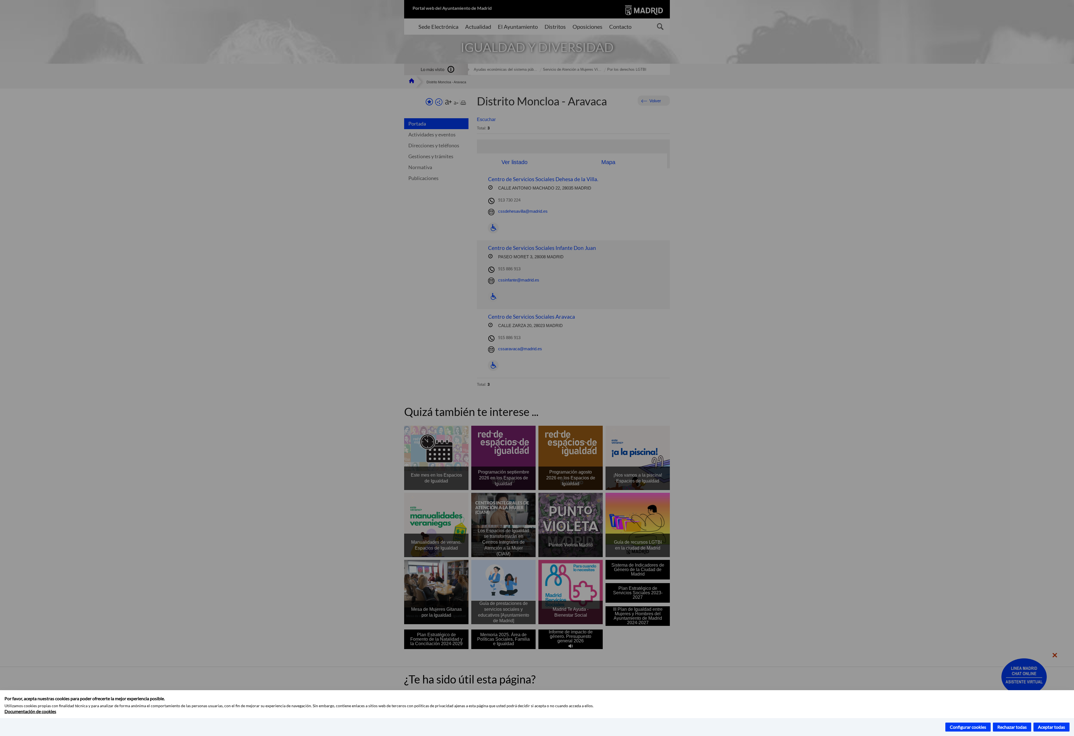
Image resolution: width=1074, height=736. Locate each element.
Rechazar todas (1012, 727)
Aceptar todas (1051, 727)
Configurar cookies (968, 727)
